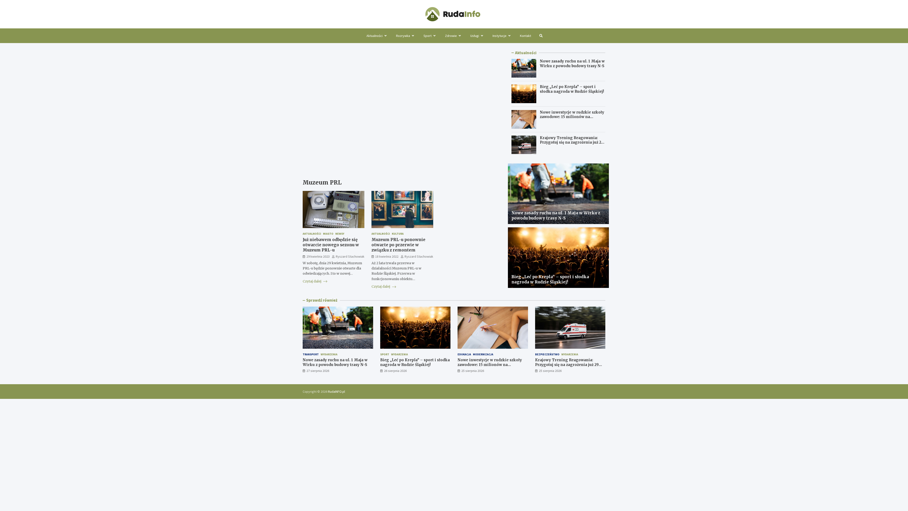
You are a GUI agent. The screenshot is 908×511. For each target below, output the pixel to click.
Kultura (398, 233)
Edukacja (464, 354)
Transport (311, 354)
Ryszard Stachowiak (350, 256)
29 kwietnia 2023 (318, 256)
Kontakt (525, 36)
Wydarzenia (329, 354)
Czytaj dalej (312, 281)
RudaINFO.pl (336, 391)
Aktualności (375, 36)
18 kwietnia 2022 (386, 256)
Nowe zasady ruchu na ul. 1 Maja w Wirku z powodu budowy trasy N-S (572, 63)
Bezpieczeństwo (547, 354)
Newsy (339, 233)
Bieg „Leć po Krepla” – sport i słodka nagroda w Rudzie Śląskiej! (572, 89)
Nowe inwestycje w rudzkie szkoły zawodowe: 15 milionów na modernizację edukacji (572, 117)
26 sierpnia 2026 (395, 371)
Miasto (328, 233)
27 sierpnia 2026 (317, 371)
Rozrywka (403, 36)
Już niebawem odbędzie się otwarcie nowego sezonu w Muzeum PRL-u (331, 245)
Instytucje (499, 36)
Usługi (474, 36)
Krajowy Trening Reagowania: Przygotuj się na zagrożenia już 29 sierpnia (571, 142)
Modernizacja (483, 354)
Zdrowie (451, 36)
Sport (427, 36)
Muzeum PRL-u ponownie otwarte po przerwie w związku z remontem (398, 245)
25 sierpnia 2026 (472, 371)
